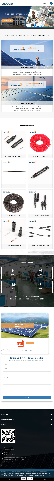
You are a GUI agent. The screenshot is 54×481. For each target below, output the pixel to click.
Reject (24, 478)
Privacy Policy (47, 475)
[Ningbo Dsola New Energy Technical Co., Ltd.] (11, 3)
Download (30, 343)
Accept (30, 478)
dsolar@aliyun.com (9, 454)
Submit (27, 398)
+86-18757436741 (9, 450)
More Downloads (26, 350)
